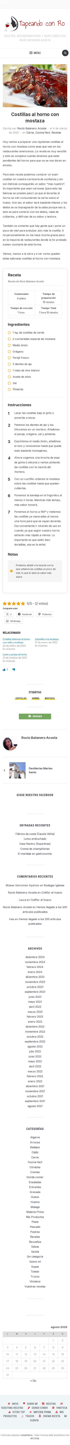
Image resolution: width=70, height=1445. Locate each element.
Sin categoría (35, 1256)
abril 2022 (35, 1066)
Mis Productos (35, 1217)
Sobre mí (35, 1261)
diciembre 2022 (35, 1026)
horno (35, 698)
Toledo (35, 1271)
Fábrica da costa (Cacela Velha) (35, 833)
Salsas (35, 1246)
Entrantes (35, 1187)
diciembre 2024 (35, 957)
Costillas (20, 698)
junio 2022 (35, 1056)
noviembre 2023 (35, 981)
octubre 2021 (35, 1096)
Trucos (35, 1276)
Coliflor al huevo (52, 892)
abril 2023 (35, 1006)
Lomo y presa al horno (15, 654)
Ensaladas (35, 1182)
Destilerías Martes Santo (40, 770)
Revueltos (35, 1241)
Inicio (15, 1403)
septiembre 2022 (35, 1041)
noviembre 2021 (35, 1091)
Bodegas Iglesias (54, 885)
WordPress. (27, 1435)
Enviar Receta (51, 1416)
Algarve (35, 1137)
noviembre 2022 (35, 1031)
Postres (35, 1231)
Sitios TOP (19, 1412)
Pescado (35, 1226)
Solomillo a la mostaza (47, 639)
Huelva (35, 1202)
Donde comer (35, 1177)
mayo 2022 (35, 1061)
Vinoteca (35, 1281)
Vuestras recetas (35, 1286)
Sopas (35, 1266)
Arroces (35, 1142)
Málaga (35, 1207)
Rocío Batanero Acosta (31, 128)
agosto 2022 (35, 1046)
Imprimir (37, 716)
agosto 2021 (35, 1106)
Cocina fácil (42, 132)
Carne (30, 132)
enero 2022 (35, 1081)
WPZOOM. (35, 1438)
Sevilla (35, 1251)
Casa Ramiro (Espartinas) (35, 843)
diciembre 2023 (35, 976)
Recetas (56, 132)
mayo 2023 (35, 1001)
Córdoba (35, 1167)
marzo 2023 (35, 1011)
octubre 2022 (35, 1036)
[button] (35, 53)
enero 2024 (35, 972)
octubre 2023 (35, 987)
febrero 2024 (35, 967)
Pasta (35, 1221)
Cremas (35, 1172)
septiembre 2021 (35, 1101)
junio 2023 (35, 996)
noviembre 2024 (35, 962)
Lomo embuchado (35, 838)
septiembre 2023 (35, 991)
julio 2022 (35, 1051)
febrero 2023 (35, 1016)
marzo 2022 (35, 1071)
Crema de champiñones (35, 848)
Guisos (35, 1197)
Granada (35, 1192)
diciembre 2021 (35, 1086)
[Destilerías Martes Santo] (17, 770)
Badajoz (35, 1147)
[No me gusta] (14, 669)
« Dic (33, 1380)
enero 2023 (35, 1021)
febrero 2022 (35, 1076)
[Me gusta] (4, 669)
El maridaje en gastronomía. (35, 853)
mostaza (50, 698)
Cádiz (35, 1152)
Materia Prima (35, 1212)
